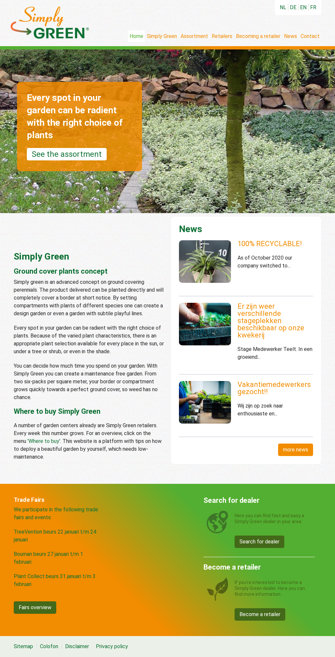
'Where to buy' (43, 441)
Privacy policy (112, 646)
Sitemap (23, 646)
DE (293, 7)
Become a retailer (259, 614)
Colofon (49, 646)
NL (283, 7)
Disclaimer (77, 646)
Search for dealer (259, 541)
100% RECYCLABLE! (270, 244)
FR (313, 7)
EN (303, 7)
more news (295, 450)
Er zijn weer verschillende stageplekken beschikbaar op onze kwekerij (271, 320)
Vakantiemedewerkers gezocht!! (274, 388)
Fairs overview (35, 607)
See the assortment (67, 154)
